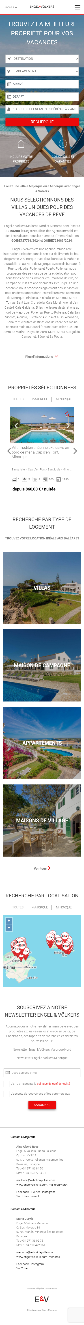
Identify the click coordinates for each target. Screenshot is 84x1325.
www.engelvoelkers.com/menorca (38, 1257)
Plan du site (51, 1288)
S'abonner (42, 1105)
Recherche (42, 121)
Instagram (48, 1192)
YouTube (22, 1196)
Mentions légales (35, 1288)
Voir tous (40, 869)
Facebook (22, 1192)
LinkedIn (35, 1196)
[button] (8, 450)
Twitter (35, 1192)
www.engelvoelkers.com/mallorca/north (41, 1184)
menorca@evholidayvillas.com (35, 1252)
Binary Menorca (49, 1310)
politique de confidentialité (53, 1083)
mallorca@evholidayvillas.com (35, 1180)
